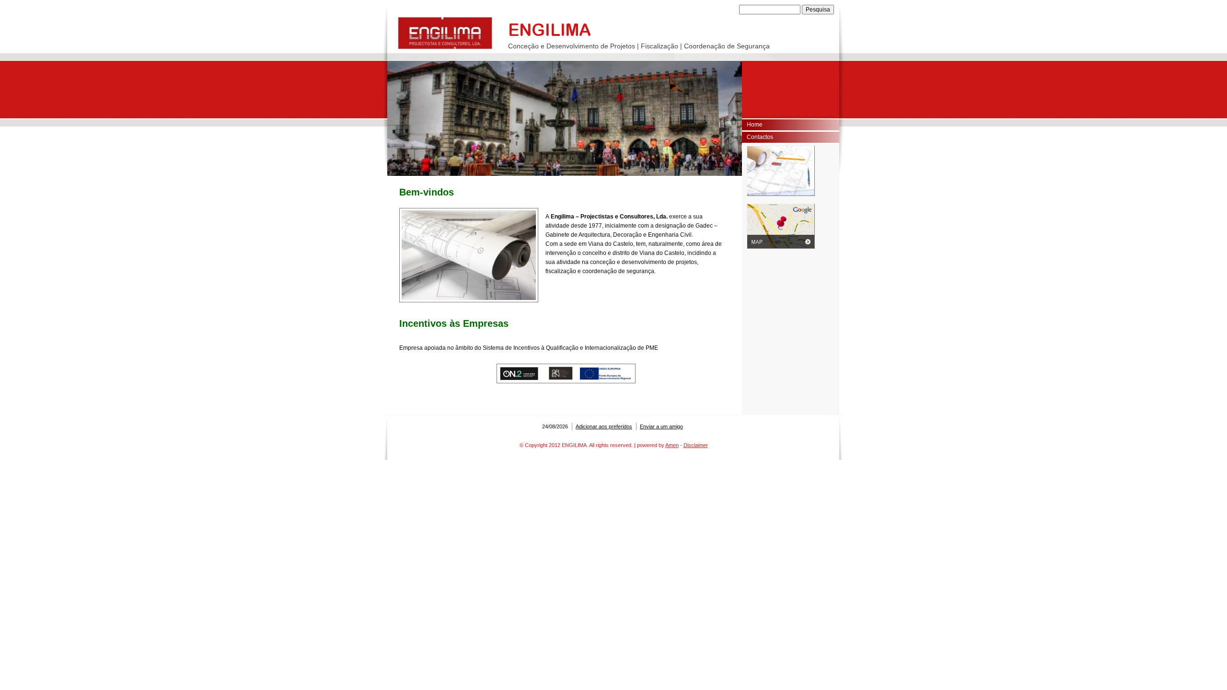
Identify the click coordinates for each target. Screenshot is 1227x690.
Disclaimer (695, 445)
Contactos (760, 137)
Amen (672, 445)
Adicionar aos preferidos (604, 426)
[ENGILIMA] (445, 33)
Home (755, 124)
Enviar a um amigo (661, 426)
